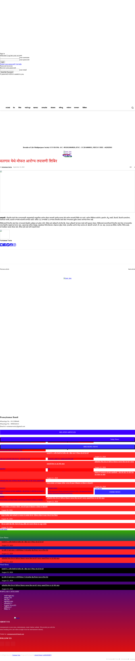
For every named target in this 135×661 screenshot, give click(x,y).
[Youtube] (134, 76)
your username (24, 57)
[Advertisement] (67, 126)
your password (24, 60)
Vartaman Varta (7, 167)
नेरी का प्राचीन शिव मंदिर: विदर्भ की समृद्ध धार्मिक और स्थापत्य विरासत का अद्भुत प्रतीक (24, 524)
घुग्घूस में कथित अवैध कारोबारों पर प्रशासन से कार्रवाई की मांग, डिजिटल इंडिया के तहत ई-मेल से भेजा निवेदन (29, 515)
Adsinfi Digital (38, 655)
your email (23, 70)
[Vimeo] (131, 76)
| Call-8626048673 (46, 655)
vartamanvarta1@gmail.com (15, 634)
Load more (98, 488)
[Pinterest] (34, 259)
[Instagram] (125, 76)
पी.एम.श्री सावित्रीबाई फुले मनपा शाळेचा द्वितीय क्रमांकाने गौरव (17, 272)
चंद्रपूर (2, 496)
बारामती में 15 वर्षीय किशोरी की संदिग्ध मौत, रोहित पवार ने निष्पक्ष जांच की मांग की (67, 453)
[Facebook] (122, 76)
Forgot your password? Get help (11, 64)
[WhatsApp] (42, 259)
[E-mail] (1, 245)
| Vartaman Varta (16, 655)
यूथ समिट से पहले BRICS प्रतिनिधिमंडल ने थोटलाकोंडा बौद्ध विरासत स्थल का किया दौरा (25, 550)
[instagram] (14, 245)
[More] (49, 259)
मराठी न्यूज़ (67, 155)
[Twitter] (128, 76)
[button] (132, 107)
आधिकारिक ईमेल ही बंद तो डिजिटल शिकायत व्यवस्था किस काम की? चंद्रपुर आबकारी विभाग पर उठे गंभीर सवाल (75, 498)
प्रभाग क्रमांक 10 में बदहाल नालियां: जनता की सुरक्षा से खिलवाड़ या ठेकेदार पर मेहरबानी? (21, 500)
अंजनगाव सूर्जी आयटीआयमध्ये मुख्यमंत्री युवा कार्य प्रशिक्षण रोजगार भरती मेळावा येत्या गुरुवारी (109, 272)
